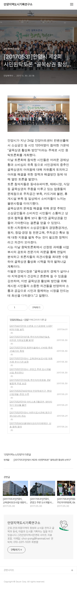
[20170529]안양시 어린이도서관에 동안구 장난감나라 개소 (31, 414)
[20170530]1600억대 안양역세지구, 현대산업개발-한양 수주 (31, 392)
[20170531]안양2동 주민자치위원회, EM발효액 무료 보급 (30, 382)
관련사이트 (9, 570)
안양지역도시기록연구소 (18, 4)
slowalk (8, 582)
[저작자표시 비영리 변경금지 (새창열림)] (49, 307)
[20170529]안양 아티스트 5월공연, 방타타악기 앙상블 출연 (31, 403)
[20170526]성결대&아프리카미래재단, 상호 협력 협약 (30, 425)
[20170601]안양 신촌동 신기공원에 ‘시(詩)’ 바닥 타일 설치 (31, 328)
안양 (26, 319)
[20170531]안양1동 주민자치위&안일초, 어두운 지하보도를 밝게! (30, 338)
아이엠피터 (9, 576)
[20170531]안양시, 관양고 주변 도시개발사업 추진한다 (30, 371)
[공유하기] (18, 307)
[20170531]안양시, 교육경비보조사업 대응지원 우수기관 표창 (31, 360)
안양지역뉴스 (16, 319)
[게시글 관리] (23, 307)
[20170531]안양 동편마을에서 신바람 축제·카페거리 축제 (31, 349)
